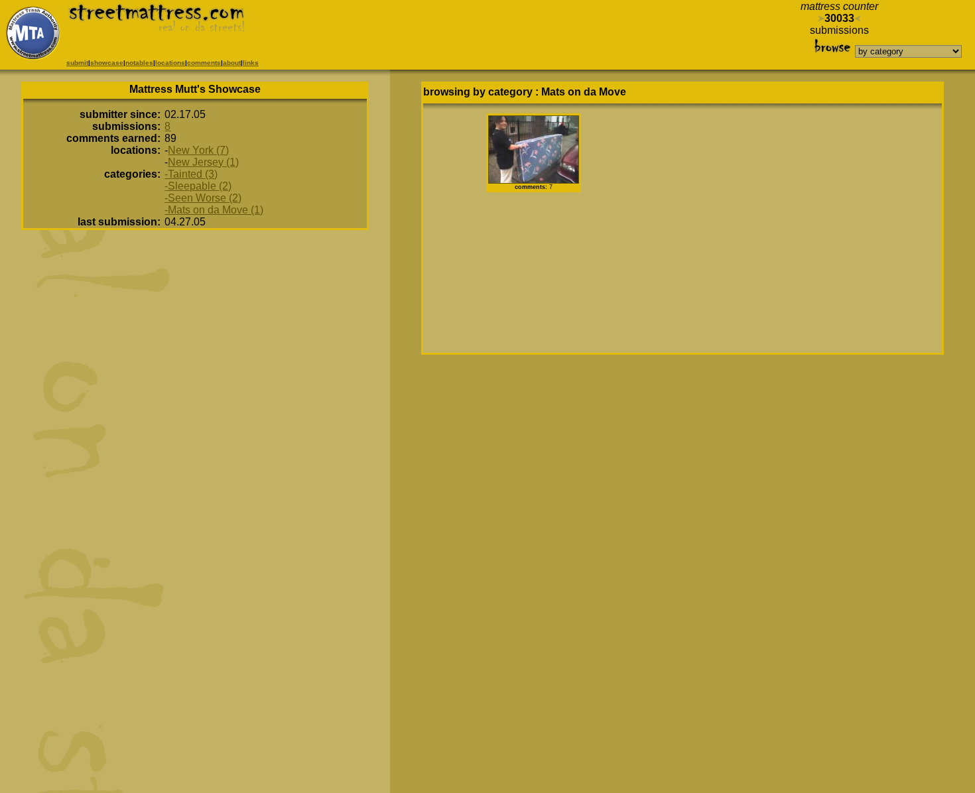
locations (170, 62)
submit (77, 62)
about (232, 62)
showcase (106, 62)
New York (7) (198, 150)
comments (204, 62)
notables (139, 62)
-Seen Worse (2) (202, 198)
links (251, 62)
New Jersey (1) (203, 162)
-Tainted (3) (191, 174)
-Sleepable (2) (197, 186)
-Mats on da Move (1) (213, 209)
